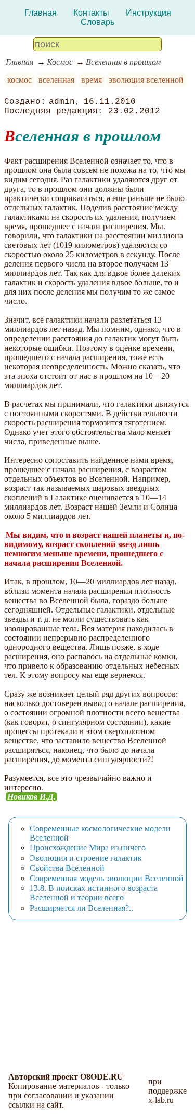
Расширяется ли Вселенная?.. (81, 907)
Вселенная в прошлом (123, 62)
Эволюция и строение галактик (86, 858)
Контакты (91, 12)
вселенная (56, 79)
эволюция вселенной (146, 79)
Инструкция (148, 12)
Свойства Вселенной (67, 867)
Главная (40, 12)
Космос (60, 62)
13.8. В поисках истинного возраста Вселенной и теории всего (94, 893)
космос (19, 79)
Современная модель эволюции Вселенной (107, 878)
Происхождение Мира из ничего (88, 847)
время (91, 79)
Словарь (97, 22)
